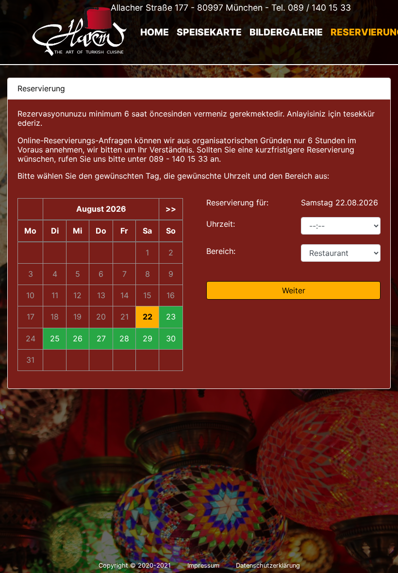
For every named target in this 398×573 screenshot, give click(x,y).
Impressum (203, 565)
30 (171, 338)
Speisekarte (209, 32)
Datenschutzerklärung (268, 565)
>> (171, 209)
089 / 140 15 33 (319, 7)
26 (78, 338)
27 (101, 338)
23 (171, 316)
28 (124, 338)
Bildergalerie (286, 32)
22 (147, 316)
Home (154, 32)
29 (147, 338)
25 (55, 338)
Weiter (293, 290)
